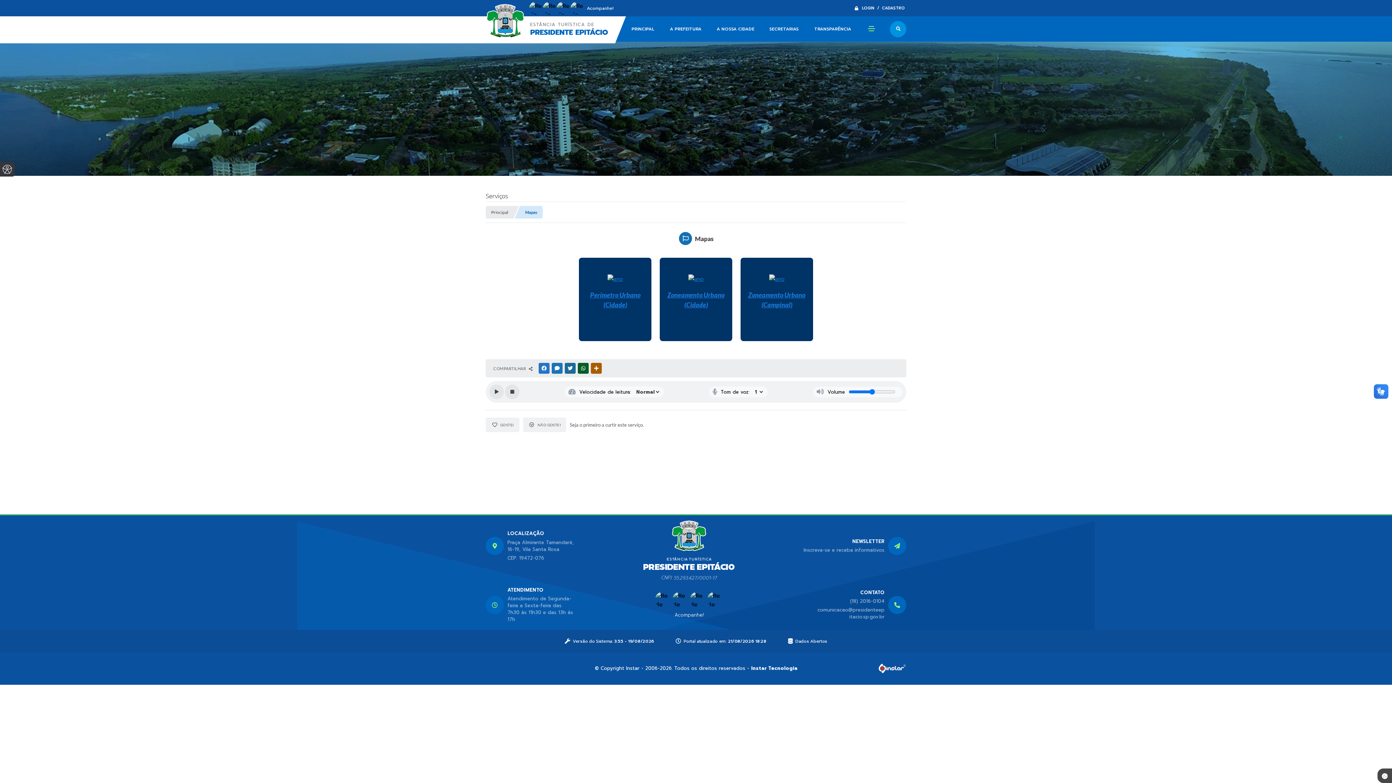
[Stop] (512, 392)
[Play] (496, 392)
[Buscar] (898, 29)
